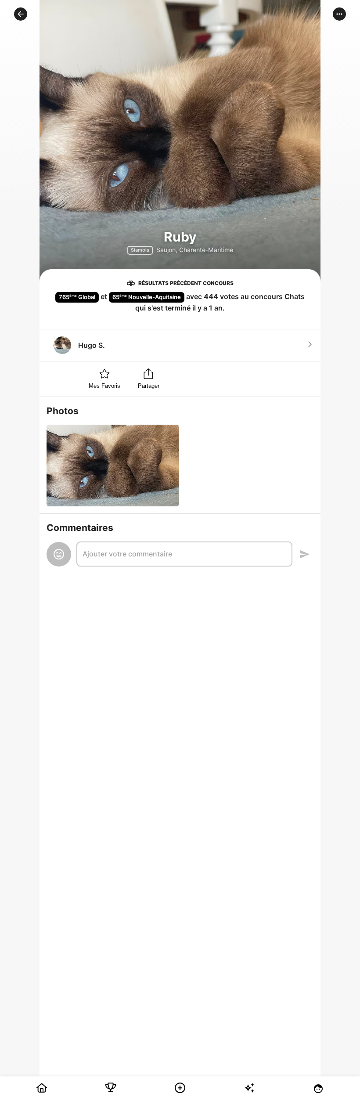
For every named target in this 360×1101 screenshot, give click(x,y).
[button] (21, 14)
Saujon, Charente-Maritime (194, 249)
